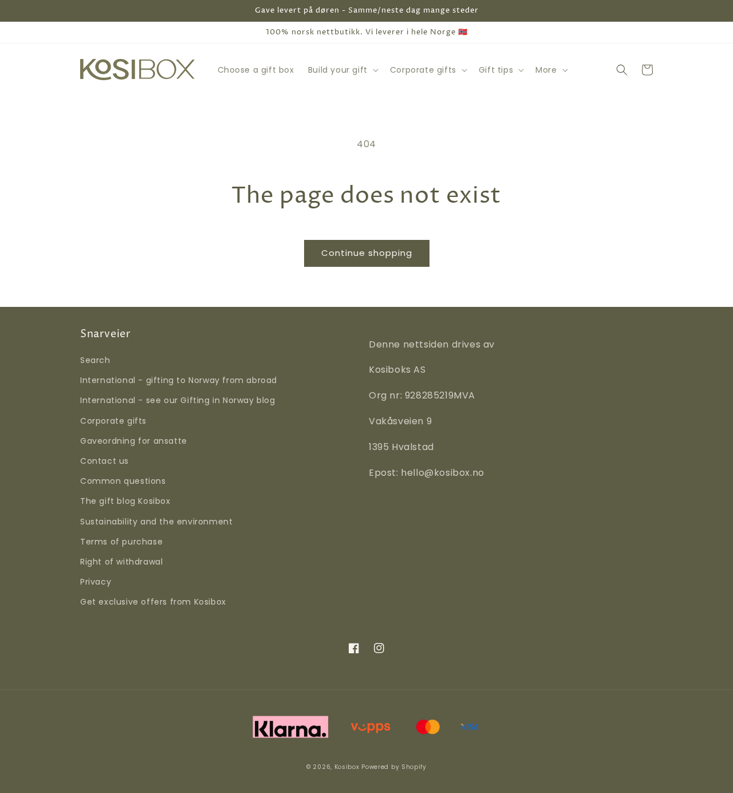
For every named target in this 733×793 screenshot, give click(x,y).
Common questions (123, 481)
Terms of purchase (121, 541)
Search (95, 360)
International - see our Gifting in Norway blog (177, 400)
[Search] (622, 69)
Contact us (104, 461)
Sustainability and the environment (156, 521)
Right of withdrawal (121, 561)
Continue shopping (366, 253)
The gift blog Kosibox (125, 501)
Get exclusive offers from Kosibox (153, 601)
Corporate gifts (113, 421)
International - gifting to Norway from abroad (178, 380)
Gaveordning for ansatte (133, 441)
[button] (342, 70)
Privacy (95, 581)
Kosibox (347, 767)
